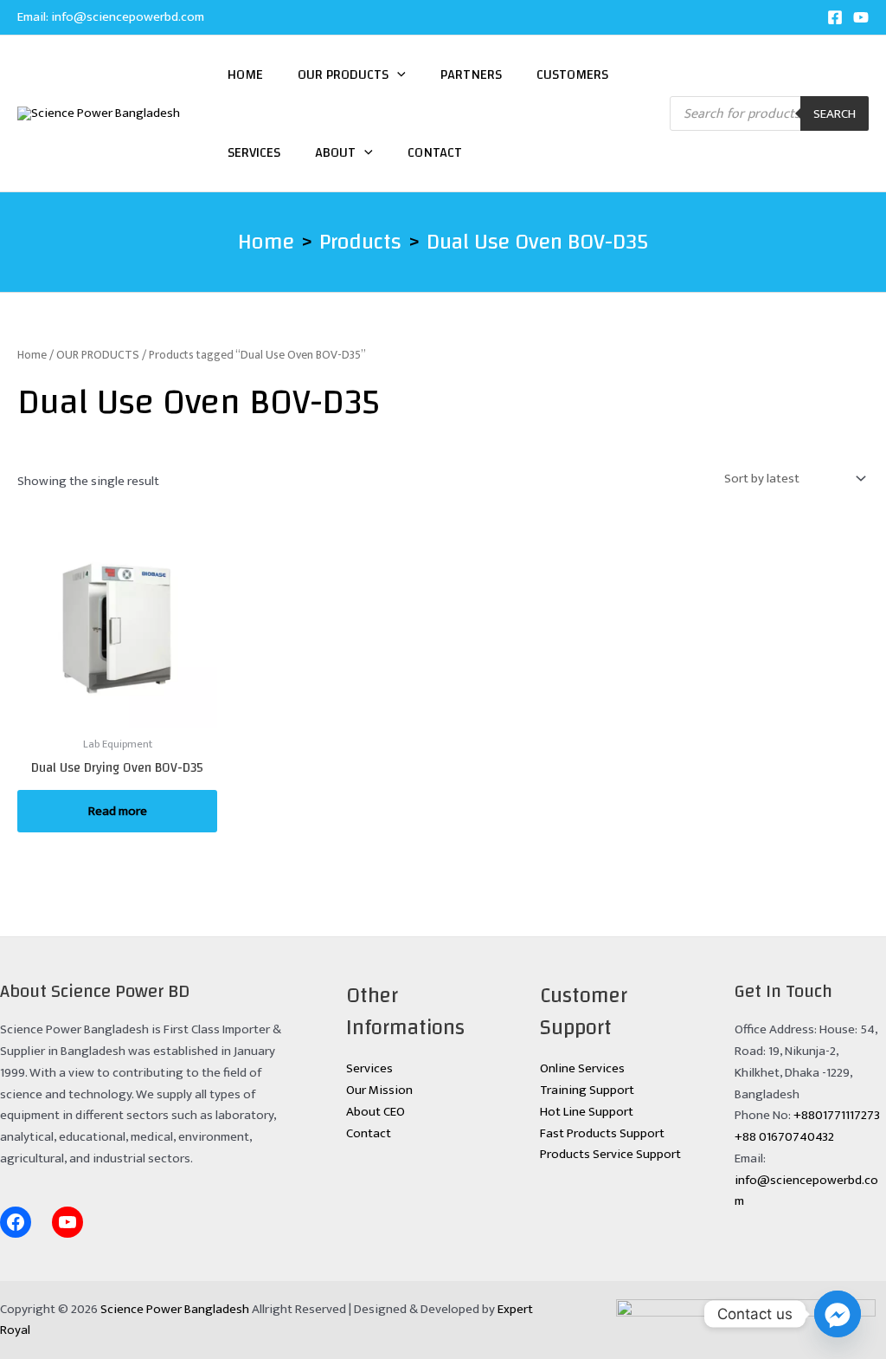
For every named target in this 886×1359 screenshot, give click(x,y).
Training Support (587, 1090)
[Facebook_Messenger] (837, 1314)
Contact (435, 152)
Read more (117, 811)
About (335, 152)
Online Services (582, 1068)
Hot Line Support (586, 1112)
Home (245, 74)
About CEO (375, 1112)
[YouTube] (861, 17)
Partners (471, 74)
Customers (572, 74)
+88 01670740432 (784, 1137)
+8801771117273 (836, 1115)
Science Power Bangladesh (174, 1309)
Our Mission (379, 1090)
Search (834, 114)
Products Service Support (610, 1154)
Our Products (343, 74)
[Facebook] (835, 17)
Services (254, 152)
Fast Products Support (602, 1133)
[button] (397, 74)
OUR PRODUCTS (97, 355)
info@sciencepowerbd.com (127, 17)
